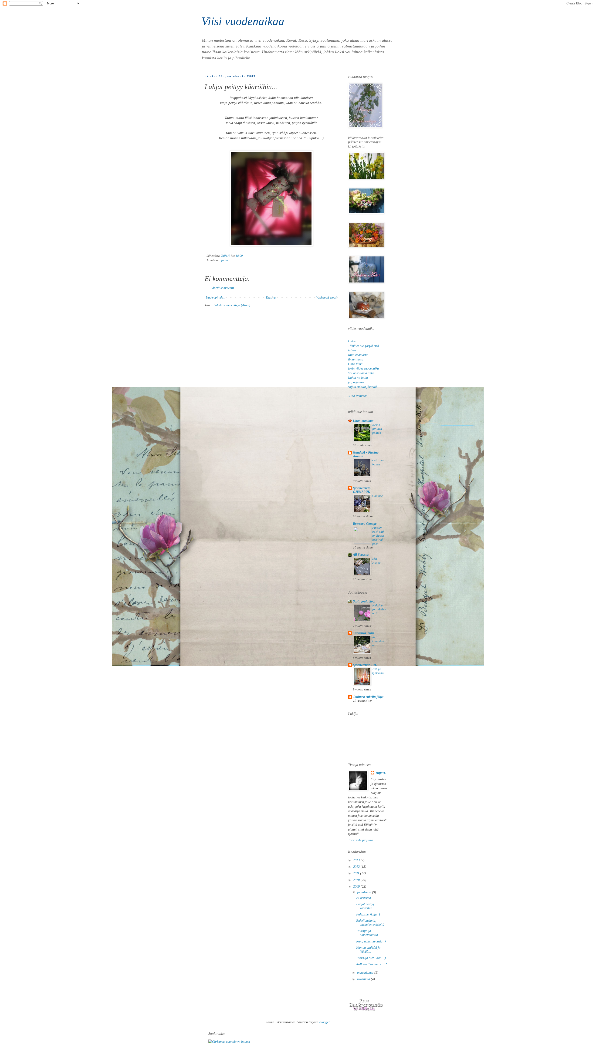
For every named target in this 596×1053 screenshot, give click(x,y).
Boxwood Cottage (364, 523)
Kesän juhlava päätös (377, 429)
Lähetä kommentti (222, 288)
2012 (357, 866)
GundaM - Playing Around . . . (366, 454)
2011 (356, 873)
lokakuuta (364, 979)
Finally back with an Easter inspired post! (378, 535)
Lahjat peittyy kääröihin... (365, 906)
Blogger (324, 1022)
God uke (377, 496)
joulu (224, 260)
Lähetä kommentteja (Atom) (231, 305)
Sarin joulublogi (364, 601)
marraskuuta (365, 972)
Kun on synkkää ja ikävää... (368, 949)
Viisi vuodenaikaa (242, 21)
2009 (357, 886)
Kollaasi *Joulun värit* (371, 964)
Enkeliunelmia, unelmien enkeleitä (370, 922)
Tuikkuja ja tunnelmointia (367, 933)
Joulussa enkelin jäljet (368, 697)
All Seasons (361, 554)
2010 (357, 880)
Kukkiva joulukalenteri (379, 609)
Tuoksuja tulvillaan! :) (371, 958)
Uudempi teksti (215, 297)
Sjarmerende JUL (365, 665)
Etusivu (271, 297)
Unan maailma (363, 421)
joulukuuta (364, 892)
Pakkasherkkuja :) (368, 914)
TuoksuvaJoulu (363, 633)
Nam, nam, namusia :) (371, 941)
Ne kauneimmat (378, 641)
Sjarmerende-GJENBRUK (362, 490)
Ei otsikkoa (363, 898)
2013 (357, 860)
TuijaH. (380, 773)
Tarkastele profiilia (360, 840)
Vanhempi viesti (326, 297)
